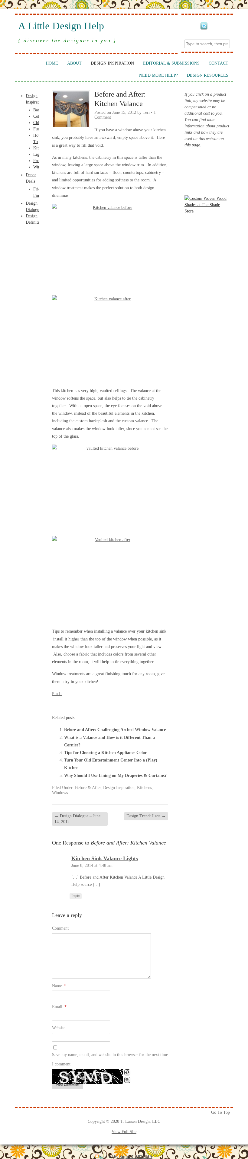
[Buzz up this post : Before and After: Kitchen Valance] (72, 705)
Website (58, 1028)
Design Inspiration (112, 63)
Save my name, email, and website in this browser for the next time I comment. (110, 1059)
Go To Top (220, 1112)
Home (52, 63)
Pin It (57, 693)
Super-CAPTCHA (135, 1156)
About (74, 63)
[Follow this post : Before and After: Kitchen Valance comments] (112, 705)
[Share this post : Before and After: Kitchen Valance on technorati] (96, 705)
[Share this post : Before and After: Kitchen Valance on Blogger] (55, 705)
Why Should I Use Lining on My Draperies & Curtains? (115, 775)
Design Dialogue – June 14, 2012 (77, 819)
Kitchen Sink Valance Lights (104, 858)
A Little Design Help (61, 26)
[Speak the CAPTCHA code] (127, 1080)
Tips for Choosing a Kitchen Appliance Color (105, 752)
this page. (192, 145)
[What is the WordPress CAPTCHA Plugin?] (87, 1076)
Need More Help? (158, 75)
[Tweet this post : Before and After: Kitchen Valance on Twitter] (104, 705)
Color (38, 116)
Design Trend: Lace (146, 816)
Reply (75, 896)
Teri (146, 112)
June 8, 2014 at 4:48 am (92, 865)
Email (59, 1006)
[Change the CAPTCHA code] (127, 1072)
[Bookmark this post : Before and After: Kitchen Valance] (121, 705)
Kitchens (144, 787)
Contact (218, 63)
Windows (60, 792)
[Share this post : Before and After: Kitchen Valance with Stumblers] (88, 705)
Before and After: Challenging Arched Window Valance (115, 729)
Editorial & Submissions (171, 63)
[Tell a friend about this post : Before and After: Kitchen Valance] (129, 705)
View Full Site (124, 1131)
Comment (60, 928)
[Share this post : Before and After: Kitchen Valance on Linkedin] (80, 705)
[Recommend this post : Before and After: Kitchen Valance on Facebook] (63, 705)
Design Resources (207, 75)
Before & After (88, 787)
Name (59, 986)
